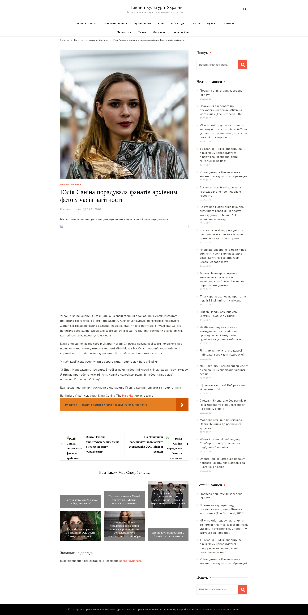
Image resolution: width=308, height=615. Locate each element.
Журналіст (66, 209)
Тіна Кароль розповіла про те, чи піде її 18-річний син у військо (223, 298)
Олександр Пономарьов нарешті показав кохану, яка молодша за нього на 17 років (222, 463)
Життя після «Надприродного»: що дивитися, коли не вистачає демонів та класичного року (221, 234)
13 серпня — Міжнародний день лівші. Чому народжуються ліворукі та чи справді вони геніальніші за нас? (222, 155)
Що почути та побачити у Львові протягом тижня (168, 534)
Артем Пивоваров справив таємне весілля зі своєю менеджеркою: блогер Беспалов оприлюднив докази (222, 279)
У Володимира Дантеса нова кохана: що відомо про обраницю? (223, 174)
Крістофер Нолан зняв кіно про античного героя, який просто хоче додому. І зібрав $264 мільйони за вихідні (222, 213)
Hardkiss (127, 396)
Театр (142, 32)
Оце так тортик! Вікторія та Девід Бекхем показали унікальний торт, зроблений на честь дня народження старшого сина (168, 496)
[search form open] (245, 9)
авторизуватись (130, 561)
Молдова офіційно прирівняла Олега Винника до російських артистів (221, 424)
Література (178, 23)
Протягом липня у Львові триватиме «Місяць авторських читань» (124, 500)
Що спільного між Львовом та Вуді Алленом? (81, 501)
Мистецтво (124, 32)
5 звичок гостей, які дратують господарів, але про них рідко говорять (220, 191)
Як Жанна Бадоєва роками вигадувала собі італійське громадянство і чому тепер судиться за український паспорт (223, 333)
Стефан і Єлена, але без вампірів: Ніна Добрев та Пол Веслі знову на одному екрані (223, 405)
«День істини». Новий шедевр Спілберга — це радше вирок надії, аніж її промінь (220, 443)
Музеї (196, 23)
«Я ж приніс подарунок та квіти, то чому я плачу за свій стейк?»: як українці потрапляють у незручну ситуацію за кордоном (224, 131)
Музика (212, 23)
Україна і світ (182, 32)
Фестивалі (160, 32)
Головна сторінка (85, 23)
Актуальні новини (115, 23)
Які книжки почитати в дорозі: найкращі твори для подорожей (222, 352)
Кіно (161, 23)
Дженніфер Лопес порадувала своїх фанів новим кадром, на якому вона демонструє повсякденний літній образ (124, 529)
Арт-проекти (142, 23)
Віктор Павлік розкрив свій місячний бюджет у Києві (219, 314)
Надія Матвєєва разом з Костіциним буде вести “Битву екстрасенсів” (80, 532)
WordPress (233, 609)
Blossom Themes (202, 609)
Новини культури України (156, 7)
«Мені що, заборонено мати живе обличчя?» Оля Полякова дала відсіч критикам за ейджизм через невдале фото (223, 256)
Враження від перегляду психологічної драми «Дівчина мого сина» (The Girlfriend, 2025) (222, 110)
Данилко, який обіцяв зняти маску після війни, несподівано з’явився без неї (224, 370)
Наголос (229, 23)
